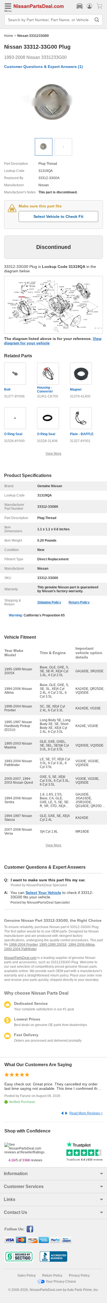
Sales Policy (26, 1275)
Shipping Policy (49, 602)
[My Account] (89, 6)
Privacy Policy (79, 1275)
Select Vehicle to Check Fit (58, 216)
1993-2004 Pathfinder (20, 949)
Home (8, 36)
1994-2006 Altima (81, 945)
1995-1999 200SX (53, 945)
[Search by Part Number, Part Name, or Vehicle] (97, 20)
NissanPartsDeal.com (20, 958)
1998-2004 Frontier (23, 945)
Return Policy (79, 602)
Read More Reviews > (86, 1113)
